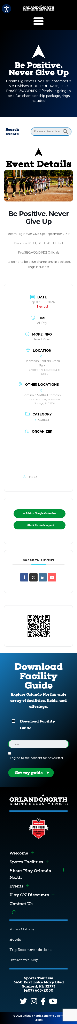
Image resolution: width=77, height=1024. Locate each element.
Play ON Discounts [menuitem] (29, 894)
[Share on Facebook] (24, 577)
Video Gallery (21, 929)
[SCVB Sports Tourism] (38, 8)
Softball (43, 420)
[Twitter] (23, 1001)
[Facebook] (43, 1001)
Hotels (15, 939)
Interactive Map (23, 960)
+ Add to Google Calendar (39, 513)
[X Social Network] (33, 577)
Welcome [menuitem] (18, 853)
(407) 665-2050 (38, 990)
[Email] (52, 577)
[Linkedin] (43, 577)
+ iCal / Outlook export (39, 525)
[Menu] (38, 21)
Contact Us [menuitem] (21, 903)
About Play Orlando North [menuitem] (30, 874)
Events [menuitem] (16, 886)
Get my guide (29, 772)
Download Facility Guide (37, 724)
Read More (42, 339)
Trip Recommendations (30, 950)
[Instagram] (34, 1001)
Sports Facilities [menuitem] (26, 861)
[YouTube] (53, 1001)
